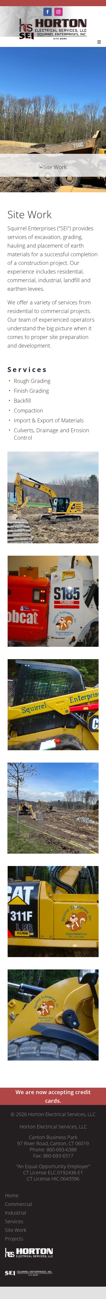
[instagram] (58, 12)
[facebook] (47, 12)
